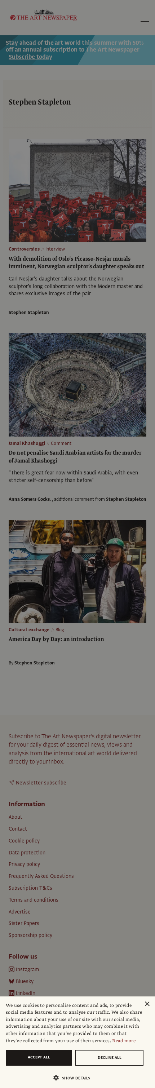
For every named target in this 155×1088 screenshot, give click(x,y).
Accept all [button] (39, 1057)
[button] (74, 1077)
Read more (124, 1041)
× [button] (147, 1004)
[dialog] (77, 1042)
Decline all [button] (109, 1057)
